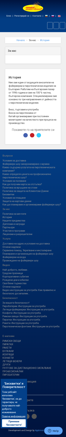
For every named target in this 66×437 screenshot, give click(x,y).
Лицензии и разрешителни (17, 234)
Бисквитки (8, 194)
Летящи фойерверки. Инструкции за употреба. (29, 309)
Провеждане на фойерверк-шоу (20, 260)
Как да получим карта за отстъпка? (22, 184)
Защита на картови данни (17, 201)
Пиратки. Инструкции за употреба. (22, 319)
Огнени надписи (12, 247)
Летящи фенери (12, 361)
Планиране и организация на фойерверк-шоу (28, 253)
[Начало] (33, 6)
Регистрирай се (21, 16)
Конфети (8, 358)
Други (6, 364)
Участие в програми (14, 230)
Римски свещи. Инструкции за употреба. (25, 316)
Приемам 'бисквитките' (14, 423)
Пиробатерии (11, 374)
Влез (8, 16)
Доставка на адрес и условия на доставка (26, 243)
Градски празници (13, 273)
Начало (21, 40)
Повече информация (13, 416)
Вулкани (8, 351)
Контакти (36, 16)
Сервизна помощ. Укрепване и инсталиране (27, 250)
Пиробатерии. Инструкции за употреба (24, 306)
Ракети (7, 347)
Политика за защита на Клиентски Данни (26, 191)
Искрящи (8, 354)
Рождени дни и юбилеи (16, 280)
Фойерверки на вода (14, 257)
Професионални (13, 371)
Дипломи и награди (14, 224)
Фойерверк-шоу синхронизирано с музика (26, 164)
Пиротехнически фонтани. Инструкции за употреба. (31, 326)
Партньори (9, 227)
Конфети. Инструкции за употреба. (22, 313)
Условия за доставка (14, 160)
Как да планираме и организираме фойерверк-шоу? (32, 204)
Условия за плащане (14, 197)
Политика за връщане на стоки (20, 187)
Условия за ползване (14, 181)
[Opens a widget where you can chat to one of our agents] (53, 431)
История (44, 40)
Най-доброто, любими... (16, 269)
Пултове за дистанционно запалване (27, 368)
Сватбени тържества (14, 283)
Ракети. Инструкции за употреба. (21, 323)
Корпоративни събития (16, 276)
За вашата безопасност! (16, 302)
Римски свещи (12, 341)
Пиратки (8, 344)
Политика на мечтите (14, 213)
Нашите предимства (14, 220)
